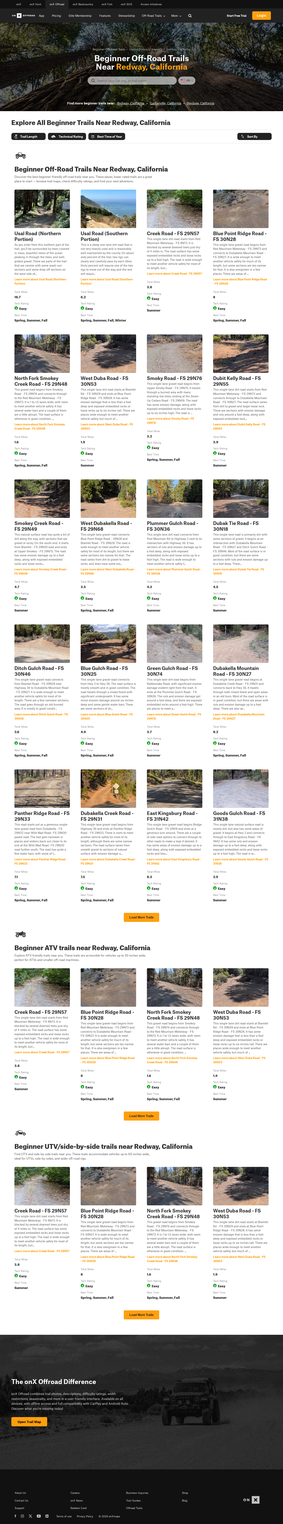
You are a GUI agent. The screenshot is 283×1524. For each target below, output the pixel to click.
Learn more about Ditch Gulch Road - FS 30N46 (42, 691)
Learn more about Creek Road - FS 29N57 (174, 257)
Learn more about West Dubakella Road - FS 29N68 (108, 546)
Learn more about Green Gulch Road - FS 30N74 (174, 691)
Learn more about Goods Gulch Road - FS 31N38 (241, 836)
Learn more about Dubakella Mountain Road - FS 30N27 (241, 691)
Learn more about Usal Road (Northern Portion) (42, 257)
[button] (28, 136)
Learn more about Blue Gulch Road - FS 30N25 (108, 691)
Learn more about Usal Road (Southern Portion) (108, 257)
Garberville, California (165, 103)
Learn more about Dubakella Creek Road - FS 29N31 (108, 836)
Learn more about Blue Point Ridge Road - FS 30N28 (241, 257)
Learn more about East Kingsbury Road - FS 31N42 (174, 836)
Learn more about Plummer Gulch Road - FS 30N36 (174, 546)
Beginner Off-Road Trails (109, 49)
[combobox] (135, 80)
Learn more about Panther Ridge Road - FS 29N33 (42, 836)
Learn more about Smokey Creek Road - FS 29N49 (42, 546)
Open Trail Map (29, 1422)
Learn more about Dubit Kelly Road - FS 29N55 (241, 401)
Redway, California (130, 103)
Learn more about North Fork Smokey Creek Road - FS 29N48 (42, 401)
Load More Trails (141, 917)
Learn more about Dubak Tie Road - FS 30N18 (241, 546)
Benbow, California (200, 103)
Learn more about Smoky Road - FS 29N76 (174, 401)
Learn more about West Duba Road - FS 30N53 (108, 401)
